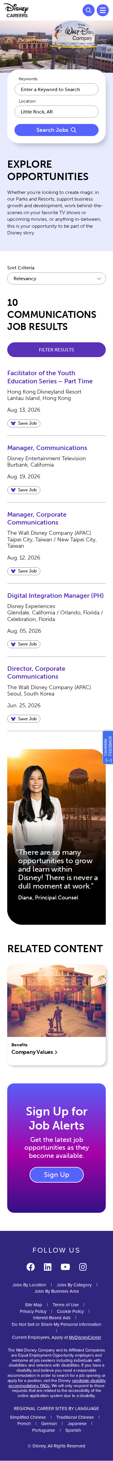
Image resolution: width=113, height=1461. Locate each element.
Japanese (76, 1423)
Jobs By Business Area (56, 1291)
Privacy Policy (33, 1311)
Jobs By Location (29, 1285)
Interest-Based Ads (52, 1317)
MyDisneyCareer (85, 1337)
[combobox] (56, 112)
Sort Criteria (20, 268)
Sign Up (56, 1174)
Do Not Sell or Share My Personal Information (56, 1324)
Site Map (33, 1304)
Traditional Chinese (75, 1417)
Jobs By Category (74, 1285)
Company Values (32, 1052)
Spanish (73, 1430)
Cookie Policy (70, 1311)
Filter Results (56, 350)
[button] (23, 423)
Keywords (28, 79)
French (24, 1423)
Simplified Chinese (28, 1417)
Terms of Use (66, 1304)
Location (27, 101)
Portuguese (43, 1430)
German (49, 1423)
